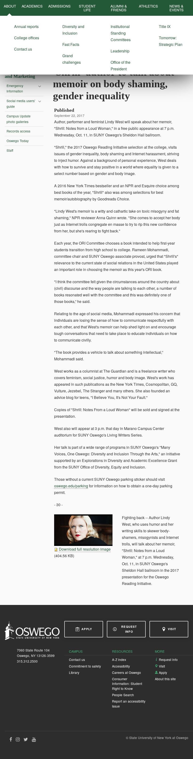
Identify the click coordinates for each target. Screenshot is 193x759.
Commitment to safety (85, 666)
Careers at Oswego (126, 672)
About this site (165, 678)
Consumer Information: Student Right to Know (127, 683)
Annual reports (26, 26)
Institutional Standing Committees (121, 33)
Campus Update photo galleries (19, 119)
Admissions (59, 6)
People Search (123, 694)
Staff (10, 150)
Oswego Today (18, 140)
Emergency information (15, 88)
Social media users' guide (21, 103)
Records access (18, 131)
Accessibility (121, 666)
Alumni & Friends (118, 8)
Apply (86, 629)
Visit (172, 629)
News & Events (176, 8)
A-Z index (119, 659)
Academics (32, 6)
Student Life (87, 8)
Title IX (165, 26)
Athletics (148, 6)
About (10, 6)
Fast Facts (70, 44)
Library (74, 672)
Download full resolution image (85, 549)
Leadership (120, 51)
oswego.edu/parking (71, 486)
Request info (129, 629)
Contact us (23, 49)
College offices (26, 37)
